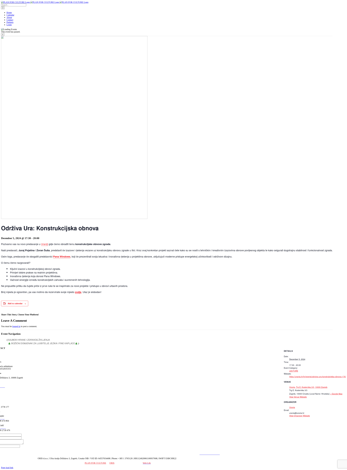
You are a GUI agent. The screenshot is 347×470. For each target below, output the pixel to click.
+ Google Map (336, 393)
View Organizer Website (299, 415)
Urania (292, 407)
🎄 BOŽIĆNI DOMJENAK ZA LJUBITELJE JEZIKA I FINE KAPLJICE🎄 (43, 343)
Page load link (7, 467)
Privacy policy (192, 454)
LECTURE (293, 370)
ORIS (111, 463)
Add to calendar (15, 303)
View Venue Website (298, 397)
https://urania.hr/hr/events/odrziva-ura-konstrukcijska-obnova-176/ (317, 376)
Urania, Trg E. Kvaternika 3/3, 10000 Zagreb (308, 387)
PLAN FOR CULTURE (95, 463)
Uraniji (44, 244)
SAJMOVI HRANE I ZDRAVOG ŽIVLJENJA (29, 339)
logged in (16, 326)
